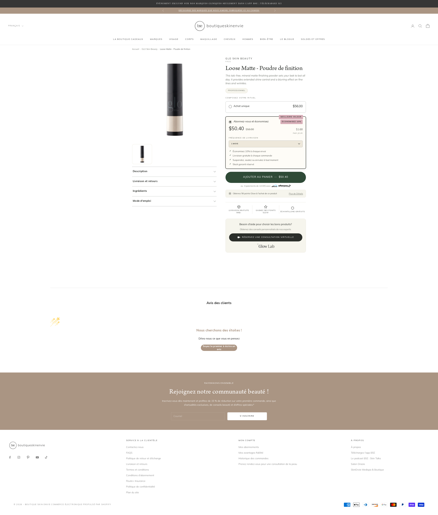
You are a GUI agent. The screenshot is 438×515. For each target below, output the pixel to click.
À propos (356, 447)
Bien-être (266, 39)
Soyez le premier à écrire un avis (219, 348)
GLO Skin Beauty (149, 49)
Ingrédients (140, 191)
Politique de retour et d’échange (143, 458)
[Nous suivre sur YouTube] (37, 457)
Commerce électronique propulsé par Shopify (81, 505)
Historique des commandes (253, 458)
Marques (156, 39)
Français (14, 26)
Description (140, 171)
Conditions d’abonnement (140, 475)
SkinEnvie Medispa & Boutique (367, 469)
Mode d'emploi (142, 201)
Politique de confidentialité (140, 486)
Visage (173, 39)
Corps (189, 39)
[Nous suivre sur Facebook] (10, 457)
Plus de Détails (296, 193)
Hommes (247, 39)
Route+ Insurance (135, 480)
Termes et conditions (137, 469)
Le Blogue (287, 39)
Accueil (135, 49)
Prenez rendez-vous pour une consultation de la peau (268, 464)
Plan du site (132, 492)
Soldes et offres (313, 39)
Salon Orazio (358, 464)
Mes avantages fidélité (251, 452)
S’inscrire (247, 416)
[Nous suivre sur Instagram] (19, 457)
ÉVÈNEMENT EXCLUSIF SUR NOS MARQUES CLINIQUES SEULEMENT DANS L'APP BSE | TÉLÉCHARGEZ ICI (219, 4)
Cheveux (230, 39)
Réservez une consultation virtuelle (268, 237)
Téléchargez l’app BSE (363, 452)
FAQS (129, 452)
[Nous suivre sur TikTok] (46, 457)
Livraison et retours (145, 181)
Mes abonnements (249, 447)
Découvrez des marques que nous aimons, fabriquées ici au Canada (219, 10)
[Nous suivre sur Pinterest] (28, 457)
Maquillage (208, 39)
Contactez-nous (135, 447)
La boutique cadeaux (128, 39)
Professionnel (236, 91)
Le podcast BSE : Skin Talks (366, 458)
